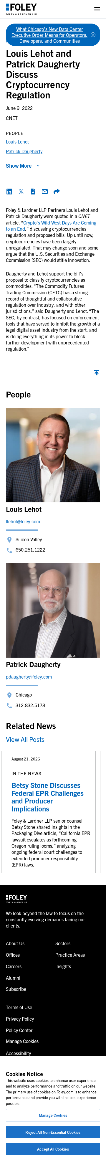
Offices (13, 955)
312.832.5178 (30, 705)
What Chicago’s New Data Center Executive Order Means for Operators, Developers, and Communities (49, 35)
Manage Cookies (53, 1115)
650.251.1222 (30, 549)
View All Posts (25, 739)
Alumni (13, 978)
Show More (19, 165)
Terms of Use (19, 1007)
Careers (13, 966)
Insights (63, 966)
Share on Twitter (21, 191)
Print (33, 191)
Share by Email (44, 191)
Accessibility (18, 1053)
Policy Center (19, 1030)
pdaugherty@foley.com (29, 676)
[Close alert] (93, 34)
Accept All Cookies (53, 1148)
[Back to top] (96, 374)
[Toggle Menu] (97, 9)
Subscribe (16, 989)
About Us (15, 943)
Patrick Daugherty (24, 151)
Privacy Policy (20, 1019)
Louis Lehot (17, 141)
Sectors (62, 943)
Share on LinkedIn (9, 191)
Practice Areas (70, 955)
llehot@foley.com (23, 521)
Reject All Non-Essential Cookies (52, 1132)
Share (56, 191)
